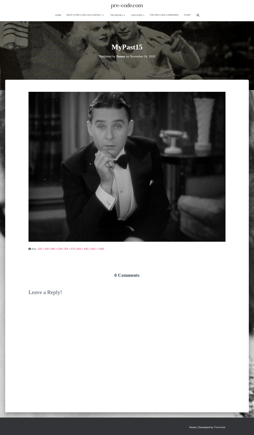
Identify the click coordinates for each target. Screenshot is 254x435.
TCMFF (187, 15)
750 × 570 (69, 248)
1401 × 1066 (97, 248)
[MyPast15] (127, 166)
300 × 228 (56, 248)
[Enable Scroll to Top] (247, 428)
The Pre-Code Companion (164, 15)
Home (58, 15)
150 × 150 (43, 248)
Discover (137, 15)
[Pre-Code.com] (127, 6)
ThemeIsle (219, 427)
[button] (103, 15)
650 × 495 (82, 248)
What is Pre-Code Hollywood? (84, 15)
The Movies (116, 15)
